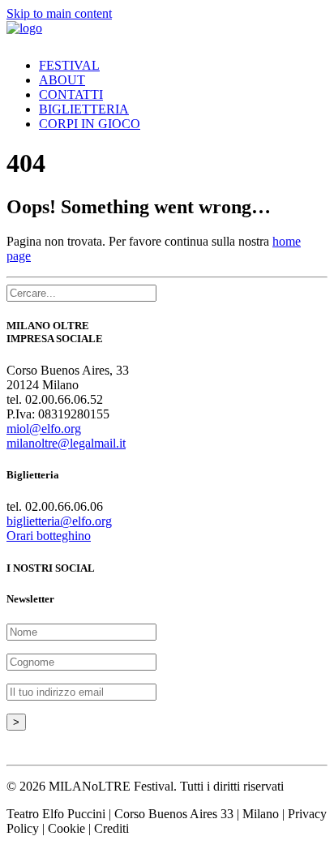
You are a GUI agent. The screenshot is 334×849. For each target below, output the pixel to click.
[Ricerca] (81, 292)
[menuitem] (171, 65)
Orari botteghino (48, 535)
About (62, 80)
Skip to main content (59, 13)
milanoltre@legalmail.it (66, 443)
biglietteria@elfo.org (59, 521)
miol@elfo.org (43, 428)
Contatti (71, 94)
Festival (69, 65)
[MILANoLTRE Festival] (167, 33)
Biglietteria (84, 109)
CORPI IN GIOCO (89, 124)
